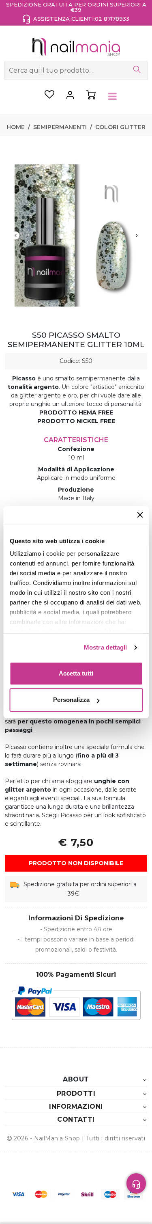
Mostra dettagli (105, 647)
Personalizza (71, 699)
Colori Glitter (120, 127)
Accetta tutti (76, 673)
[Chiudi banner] (140, 515)
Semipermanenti (60, 127)
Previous (15, 235)
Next (137, 235)
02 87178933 (112, 18)
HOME (15, 127)
